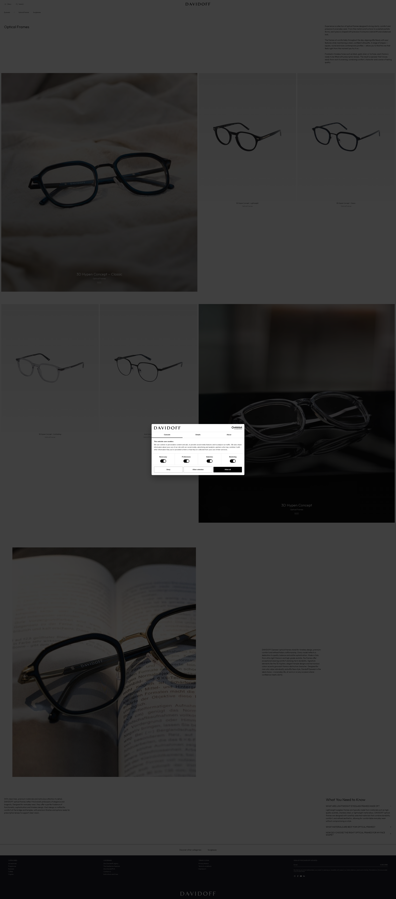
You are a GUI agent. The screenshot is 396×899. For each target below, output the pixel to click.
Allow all (228, 469)
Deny (168, 469)
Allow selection (198, 469)
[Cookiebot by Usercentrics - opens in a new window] (233, 427)
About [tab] (229, 435)
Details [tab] (198, 435)
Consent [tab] (167, 435)
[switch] (186, 461)
